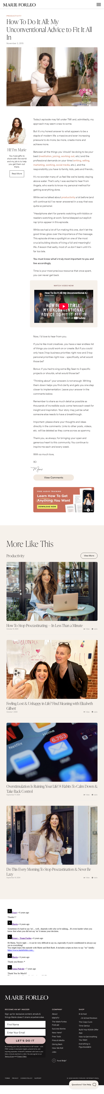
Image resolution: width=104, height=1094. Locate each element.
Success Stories (59, 1028)
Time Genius (84, 1025)
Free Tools (56, 1036)
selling (85, 160)
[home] (19, 4)
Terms (7, 1078)
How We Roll (57, 1047)
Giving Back (57, 1044)
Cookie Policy (26, 1078)
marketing (39, 164)
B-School (83, 1013)
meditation (45, 156)
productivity (68, 197)
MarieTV (55, 1017)
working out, (68, 156)
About (54, 1013)
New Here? (57, 1032)
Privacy (15, 1078)
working (50, 164)
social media (63, 164)
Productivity (14, 16)
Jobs (54, 1051)
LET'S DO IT (25, 1040)
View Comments (53, 477)
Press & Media (58, 1040)
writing (77, 160)
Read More (17, 173)
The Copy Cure (85, 1021)
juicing (56, 156)
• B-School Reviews (88, 1017)
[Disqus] (52, 941)
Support (38, 1078)
